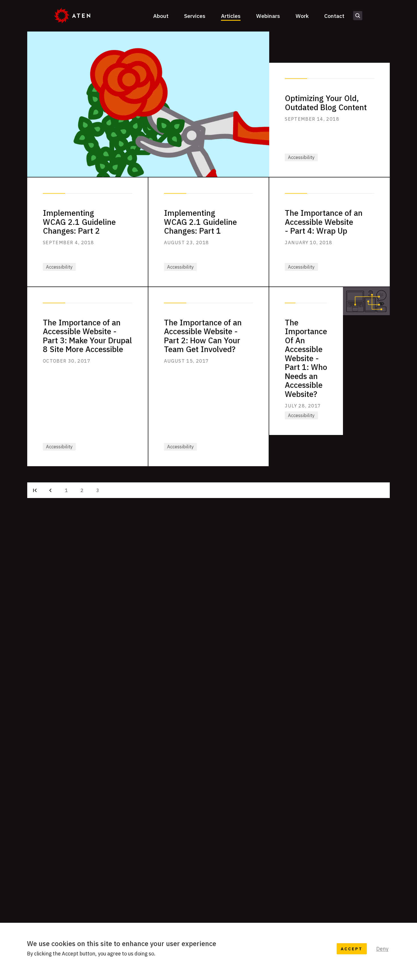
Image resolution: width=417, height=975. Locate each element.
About (161, 15)
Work (302, 15)
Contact (334, 15)
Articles (231, 15)
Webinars (268, 15)
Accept (352, 948)
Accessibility (301, 157)
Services (194, 15)
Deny (382, 948)
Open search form (357, 15)
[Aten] (72, 15)
